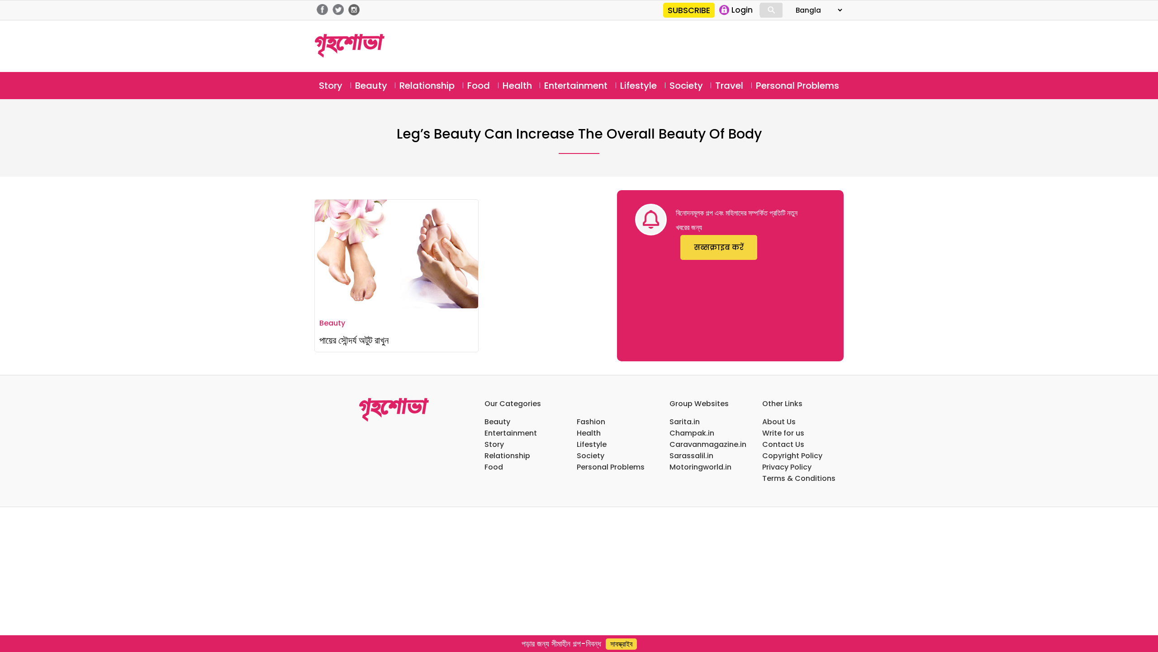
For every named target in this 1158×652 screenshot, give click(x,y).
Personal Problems (797, 85)
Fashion (591, 422)
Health (517, 85)
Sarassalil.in (691, 456)
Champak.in (691, 433)
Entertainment (575, 85)
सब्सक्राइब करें (719, 247)
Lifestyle (638, 85)
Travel (729, 85)
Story (330, 85)
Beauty (371, 85)
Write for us (783, 433)
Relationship (427, 85)
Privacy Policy (787, 467)
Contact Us (783, 444)
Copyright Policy (792, 456)
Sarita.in (684, 422)
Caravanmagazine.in (707, 444)
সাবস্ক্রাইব (621, 644)
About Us (779, 422)
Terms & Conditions (798, 478)
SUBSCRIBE (689, 10)
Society (686, 85)
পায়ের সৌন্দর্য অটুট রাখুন (354, 340)
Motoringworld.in (700, 467)
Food (478, 85)
